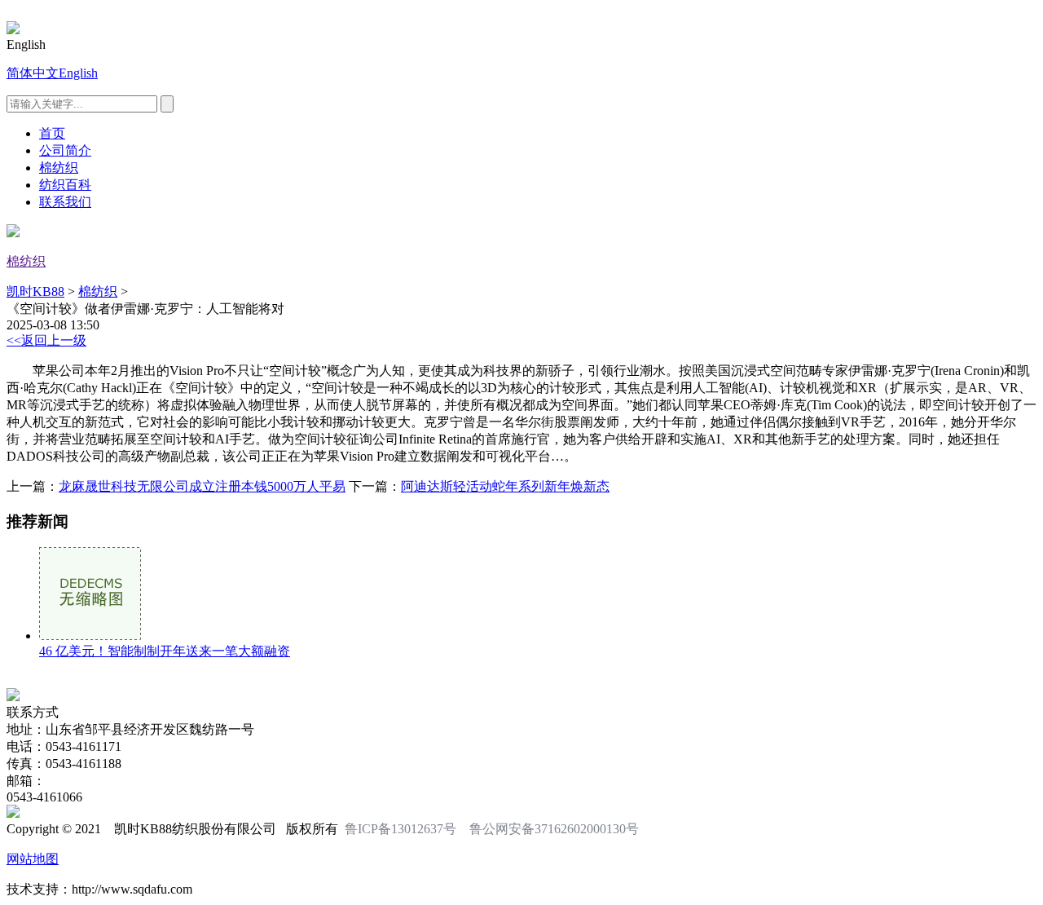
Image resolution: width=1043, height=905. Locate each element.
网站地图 (33, 859)
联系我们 (65, 202)
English (78, 73)
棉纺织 (58, 167)
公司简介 (65, 150)
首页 (52, 133)
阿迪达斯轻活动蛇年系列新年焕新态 (505, 486)
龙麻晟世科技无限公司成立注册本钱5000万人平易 (202, 486)
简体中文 (33, 73)
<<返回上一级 (46, 340)
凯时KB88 (35, 291)
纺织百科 (65, 185)
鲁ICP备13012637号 (400, 829)
